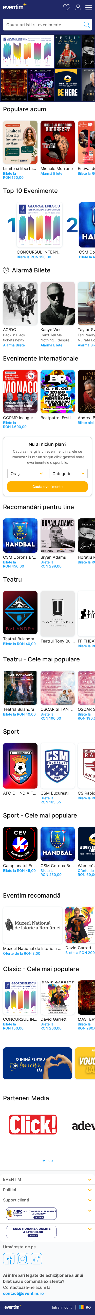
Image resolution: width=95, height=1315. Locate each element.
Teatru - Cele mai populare (41, 659)
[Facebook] (8, 1258)
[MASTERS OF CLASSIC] (14, 85)
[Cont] (78, 7)
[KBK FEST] (40, 85)
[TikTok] (36, 1258)
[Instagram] (22, 1258)
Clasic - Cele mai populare (41, 969)
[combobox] (42, 24)
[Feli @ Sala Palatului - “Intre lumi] (67, 51)
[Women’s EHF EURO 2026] (67, 85)
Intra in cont (62, 1307)
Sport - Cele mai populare (40, 815)
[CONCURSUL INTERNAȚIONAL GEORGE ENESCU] (27, 51)
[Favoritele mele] (66, 6)
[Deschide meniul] (88, 7)
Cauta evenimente (47, 486)
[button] (47, 1161)
